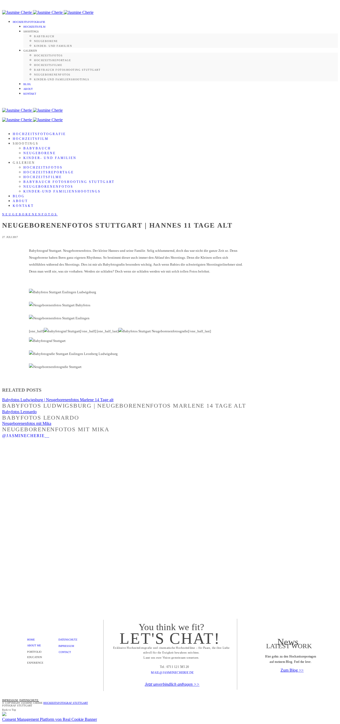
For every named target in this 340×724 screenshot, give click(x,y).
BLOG (27, 84)
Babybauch (44, 36)
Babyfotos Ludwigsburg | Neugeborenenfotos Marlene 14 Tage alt (57, 399)
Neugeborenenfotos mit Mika (26, 423)
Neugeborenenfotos (52, 74)
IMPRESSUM (66, 646)
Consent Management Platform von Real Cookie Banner (49, 719)
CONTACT (65, 652)
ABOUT (28, 88)
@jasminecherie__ (25, 435)
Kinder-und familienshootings (61, 79)
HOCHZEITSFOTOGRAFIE (29, 21)
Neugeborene (46, 41)
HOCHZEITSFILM (34, 26)
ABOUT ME (34, 645)
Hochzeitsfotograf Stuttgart (65, 702)
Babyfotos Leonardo (19, 411)
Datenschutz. (29, 700)
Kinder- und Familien (53, 45)
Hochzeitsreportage (52, 60)
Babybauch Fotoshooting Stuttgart (67, 69)
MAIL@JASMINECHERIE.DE (172, 673)
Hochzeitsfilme (48, 65)
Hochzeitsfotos (48, 55)
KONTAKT (29, 93)
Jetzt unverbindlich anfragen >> (172, 684)
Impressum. (10, 700)
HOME (31, 639)
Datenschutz (67, 639)
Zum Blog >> (292, 670)
